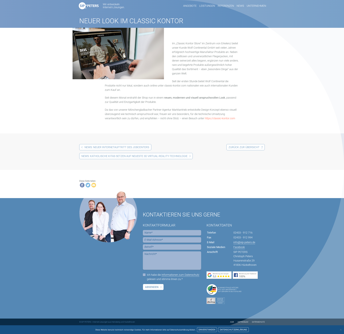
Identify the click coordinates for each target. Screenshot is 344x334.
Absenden (151, 287)
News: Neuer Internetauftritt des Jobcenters (117, 147)
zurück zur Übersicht (244, 147)
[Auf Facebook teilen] (82, 185)
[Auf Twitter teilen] (88, 185)
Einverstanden (207, 329)
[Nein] (340, 329)
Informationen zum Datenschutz (180, 274)
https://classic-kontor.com (220, 118)
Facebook (239, 247)
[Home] (89, 5)
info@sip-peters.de (244, 242)
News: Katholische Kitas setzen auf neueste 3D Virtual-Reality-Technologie (134, 156)
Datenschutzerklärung (233, 329)
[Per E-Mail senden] (93, 185)
